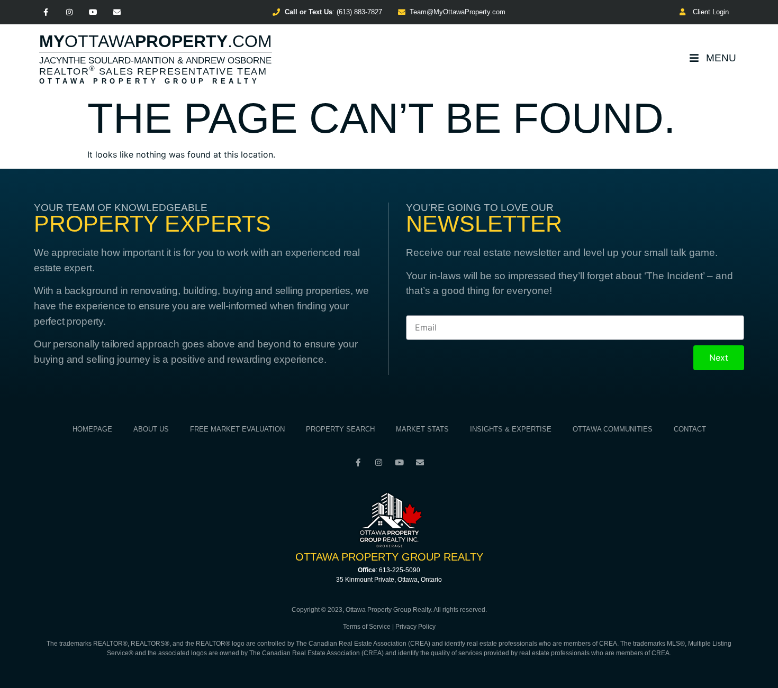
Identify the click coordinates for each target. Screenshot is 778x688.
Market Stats (422, 429)
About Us (151, 429)
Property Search (340, 429)
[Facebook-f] (46, 12)
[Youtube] (93, 12)
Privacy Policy (415, 626)
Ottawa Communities (613, 429)
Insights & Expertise (510, 429)
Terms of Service (367, 626)
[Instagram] (70, 12)
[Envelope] (117, 12)
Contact (690, 429)
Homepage (92, 429)
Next (718, 357)
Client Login (709, 12)
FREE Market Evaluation (237, 429)
